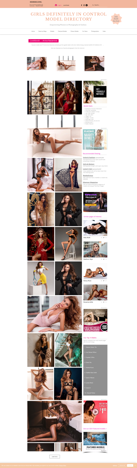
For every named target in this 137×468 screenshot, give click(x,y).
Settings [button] (115, 465)
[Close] (135, 465)
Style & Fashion (89, 157)
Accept (130, 465)
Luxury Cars (87, 169)
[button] (95, 347)
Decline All (122, 465)
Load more (54, 456)
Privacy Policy (62, 465)
